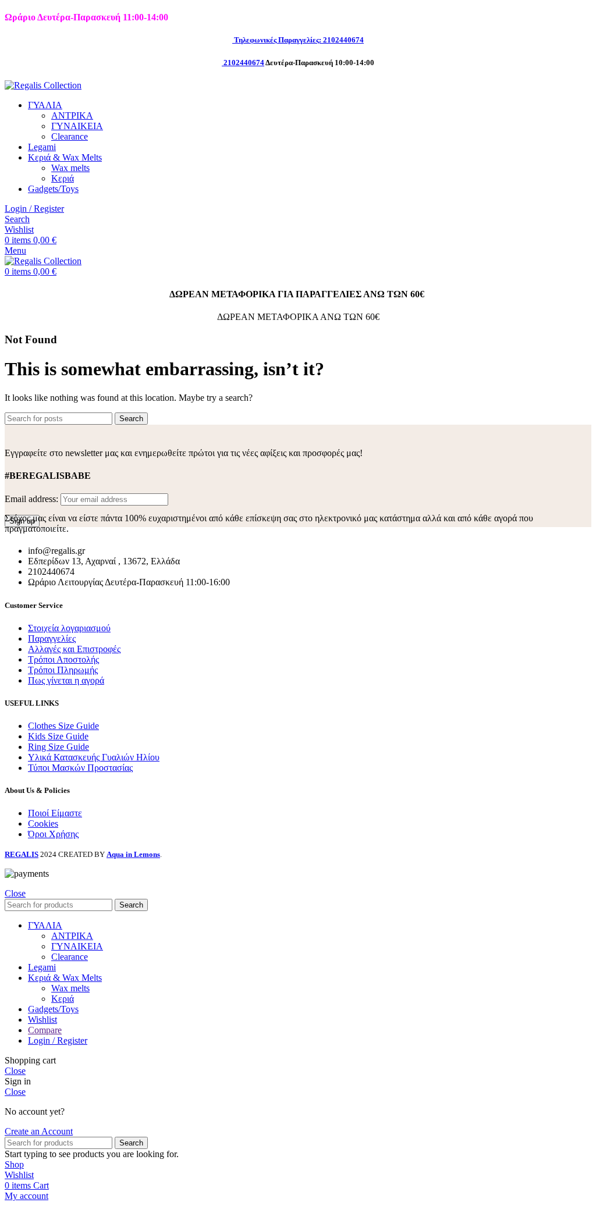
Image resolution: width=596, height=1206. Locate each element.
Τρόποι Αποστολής (63, 659)
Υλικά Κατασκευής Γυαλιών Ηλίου (93, 757)
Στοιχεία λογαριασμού (69, 628)
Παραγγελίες (52, 638)
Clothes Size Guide (63, 726)
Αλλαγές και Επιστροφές (74, 649)
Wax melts (70, 168)
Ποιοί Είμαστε (55, 813)
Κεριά (62, 178)
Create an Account (39, 1131)
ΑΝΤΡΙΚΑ (72, 115)
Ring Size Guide (58, 747)
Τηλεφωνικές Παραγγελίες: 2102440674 (299, 39)
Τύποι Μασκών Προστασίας (80, 768)
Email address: (33, 499)
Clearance (69, 136)
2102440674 (244, 62)
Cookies (43, 823)
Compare (45, 1030)
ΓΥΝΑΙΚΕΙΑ (77, 126)
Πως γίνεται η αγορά (66, 680)
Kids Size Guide (58, 736)
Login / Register (57, 1040)
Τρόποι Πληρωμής (63, 670)
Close (15, 893)
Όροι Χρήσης (53, 834)
